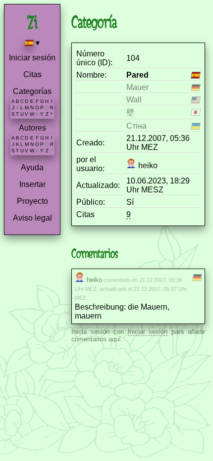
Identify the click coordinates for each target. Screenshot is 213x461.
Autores (32, 128)
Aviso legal (32, 218)
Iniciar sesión (32, 57)
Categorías (32, 91)
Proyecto (32, 201)
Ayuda (32, 167)
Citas (32, 74)
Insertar (32, 184)
